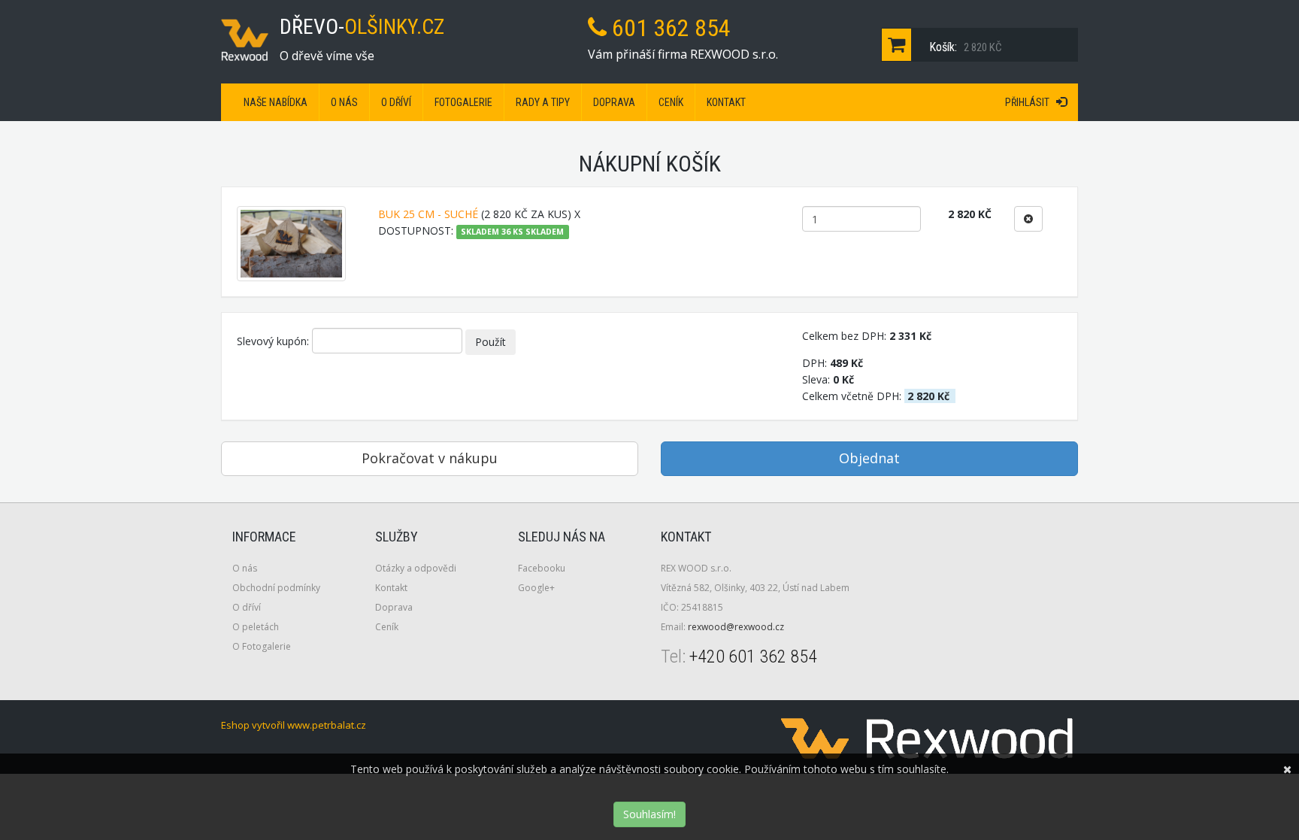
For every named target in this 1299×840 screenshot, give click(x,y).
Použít (490, 342)
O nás (344, 102)
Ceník (671, 102)
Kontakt (726, 102)
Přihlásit (1030, 102)
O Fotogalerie (261, 646)
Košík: (964, 47)
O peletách (255, 626)
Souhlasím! (649, 814)
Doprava (614, 102)
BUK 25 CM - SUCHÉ (428, 214)
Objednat (869, 458)
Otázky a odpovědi (415, 568)
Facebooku (541, 568)
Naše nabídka (275, 102)
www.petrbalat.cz (326, 725)
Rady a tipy (543, 102)
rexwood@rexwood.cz (736, 626)
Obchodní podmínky (276, 587)
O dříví (396, 102)
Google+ (536, 587)
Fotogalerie (463, 102)
